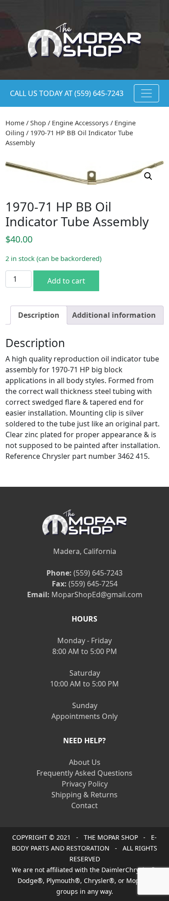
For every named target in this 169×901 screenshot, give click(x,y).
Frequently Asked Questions (84, 773)
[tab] (38, 315)
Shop (38, 122)
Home (14, 122)
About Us (84, 762)
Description (38, 315)
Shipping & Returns (84, 795)
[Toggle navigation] (146, 93)
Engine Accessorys (80, 122)
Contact (84, 805)
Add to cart (66, 281)
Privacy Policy (85, 784)
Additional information (114, 315)
